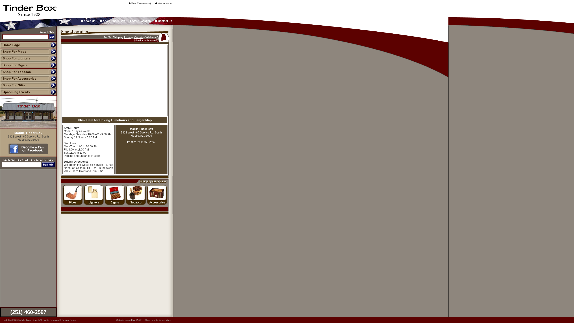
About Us (89, 21)
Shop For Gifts (14, 85)
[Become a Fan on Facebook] (28, 153)
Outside (138, 37)
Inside (127, 37)
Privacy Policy (69, 320)
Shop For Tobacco (17, 72)
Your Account (164, 3)
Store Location (141, 21)
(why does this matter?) (146, 40)
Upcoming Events (16, 92)
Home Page (11, 45)
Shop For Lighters (16, 58)
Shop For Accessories (19, 78)
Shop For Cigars (15, 65)
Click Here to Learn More (158, 320)
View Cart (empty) (140, 3)
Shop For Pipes (14, 51)
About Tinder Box (113, 21)
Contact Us (164, 21)
